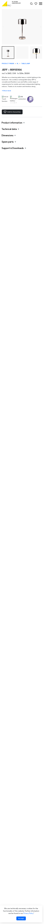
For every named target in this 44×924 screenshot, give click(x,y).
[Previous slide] (3, 26)
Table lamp (25, 63)
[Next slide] (40, 26)
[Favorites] (36, 3)
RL (18, 63)
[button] (40, 3)
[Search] (31, 3)
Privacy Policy (28, 913)
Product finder (8, 63)
